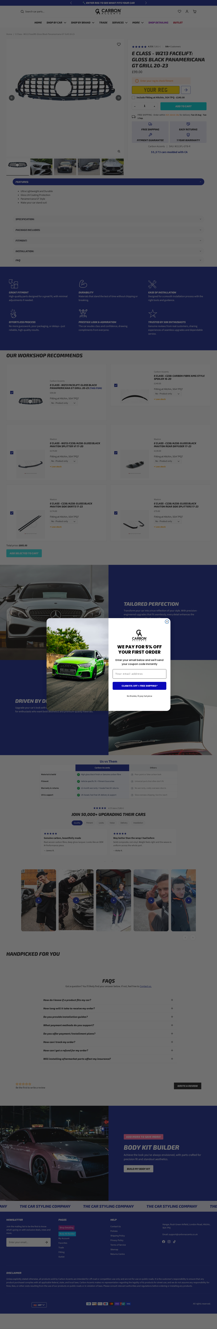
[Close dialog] (167, 622)
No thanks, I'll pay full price (139, 696)
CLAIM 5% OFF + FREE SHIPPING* (140, 685)
